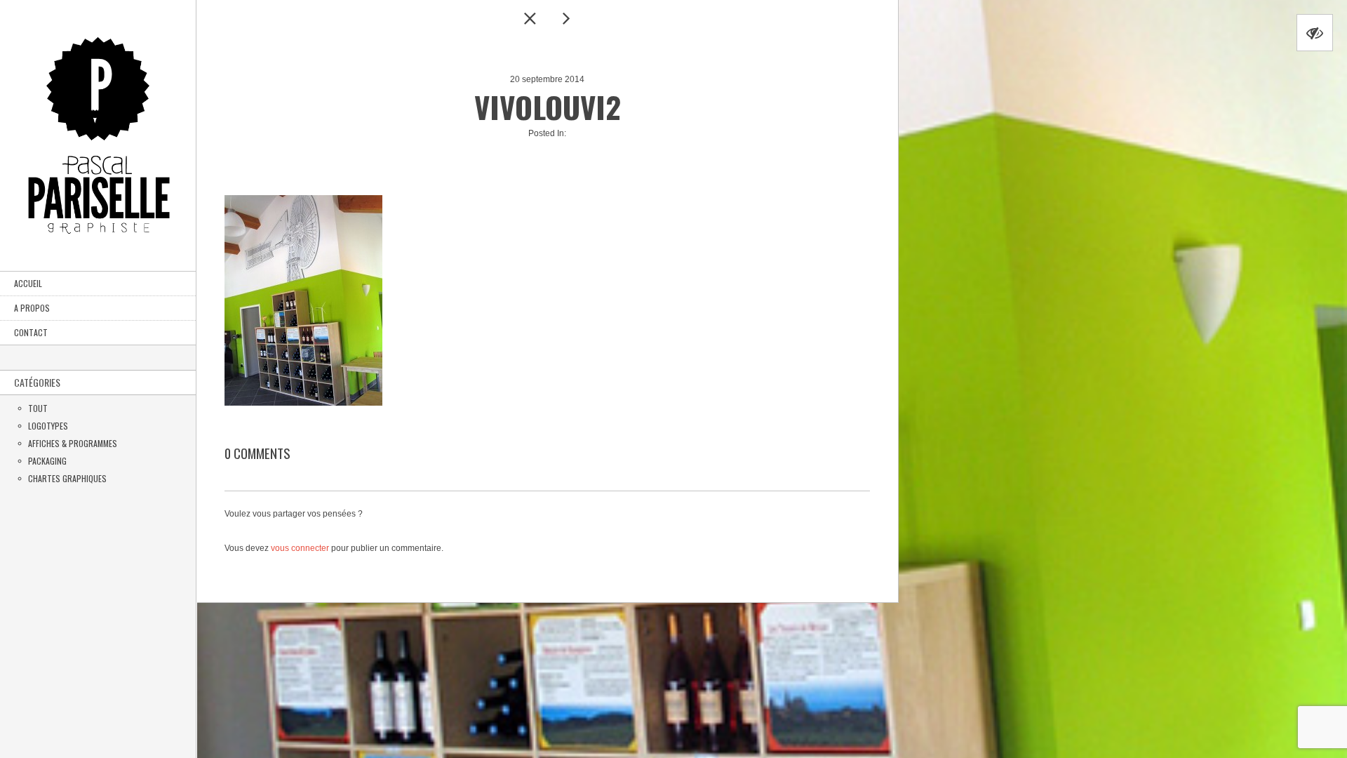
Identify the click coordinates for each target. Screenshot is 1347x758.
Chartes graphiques (67, 478)
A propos (32, 308)
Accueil (28, 283)
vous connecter (300, 548)
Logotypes (48, 426)
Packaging (47, 461)
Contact (31, 332)
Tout (38, 408)
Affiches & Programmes (72, 443)
